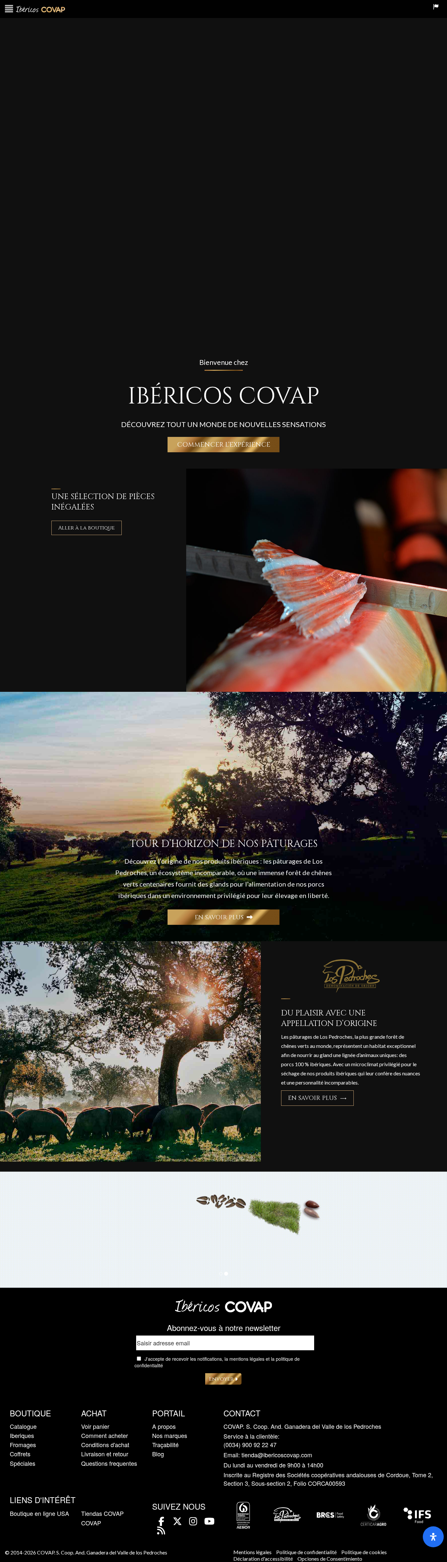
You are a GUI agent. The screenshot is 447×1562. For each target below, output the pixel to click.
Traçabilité (165, 1444)
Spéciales (22, 1463)
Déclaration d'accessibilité (263, 1558)
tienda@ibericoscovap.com (276, 1455)
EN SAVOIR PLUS (221, 917)
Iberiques (22, 1435)
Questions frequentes (109, 1463)
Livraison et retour (104, 1453)
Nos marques (169, 1435)
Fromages (23, 1444)
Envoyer (222, 1379)
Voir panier (95, 1426)
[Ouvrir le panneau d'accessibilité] (433, 1536)
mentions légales (246, 1359)
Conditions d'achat (105, 1444)
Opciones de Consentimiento (329, 1558)
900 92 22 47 (259, 1445)
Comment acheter (104, 1435)
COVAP (91, 1522)
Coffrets (20, 1453)
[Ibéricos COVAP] (223, 1310)
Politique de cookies (364, 1552)
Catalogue (23, 1426)
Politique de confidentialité (306, 1552)
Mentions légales (252, 1552)
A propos (164, 1426)
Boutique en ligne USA (39, 1513)
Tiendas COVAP (102, 1513)
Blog (158, 1453)
